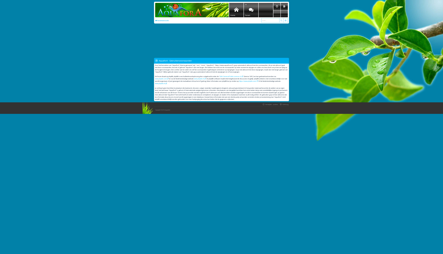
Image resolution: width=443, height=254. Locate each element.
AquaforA (167, 110)
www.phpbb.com (161, 79)
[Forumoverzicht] (179, 11)
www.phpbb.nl (199, 79)
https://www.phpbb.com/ (247, 81)
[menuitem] (276, 6)
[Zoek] (281, 20)
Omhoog (285, 104)
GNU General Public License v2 (230, 76)
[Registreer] (284, 6)
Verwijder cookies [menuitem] (271, 104)
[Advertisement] (223, 41)
